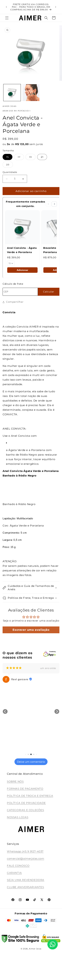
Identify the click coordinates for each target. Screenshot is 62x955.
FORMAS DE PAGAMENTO (25, 788)
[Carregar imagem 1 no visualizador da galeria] (12, 92)
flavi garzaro (19, 679)
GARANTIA (14, 872)
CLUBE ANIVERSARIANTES (25, 887)
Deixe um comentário (31, 761)
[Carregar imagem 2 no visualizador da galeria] (31, 92)
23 (9, 165)
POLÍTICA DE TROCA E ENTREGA (30, 795)
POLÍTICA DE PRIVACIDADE (26, 803)
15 (7, 156)
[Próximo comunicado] (55, 7)
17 (21, 157)
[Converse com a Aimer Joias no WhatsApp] (52, 945)
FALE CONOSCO (18, 865)
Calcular (48, 291)
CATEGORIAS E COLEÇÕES (25, 810)
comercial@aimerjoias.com (25, 858)
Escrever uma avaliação (31, 629)
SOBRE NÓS (15, 781)
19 (32, 157)
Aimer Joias (35, 949)
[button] (7, 18)
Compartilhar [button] (14, 301)
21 (42, 156)
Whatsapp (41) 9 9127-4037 (25, 851)
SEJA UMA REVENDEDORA (25, 880)
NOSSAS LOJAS (17, 817)
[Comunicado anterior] (6, 7)
